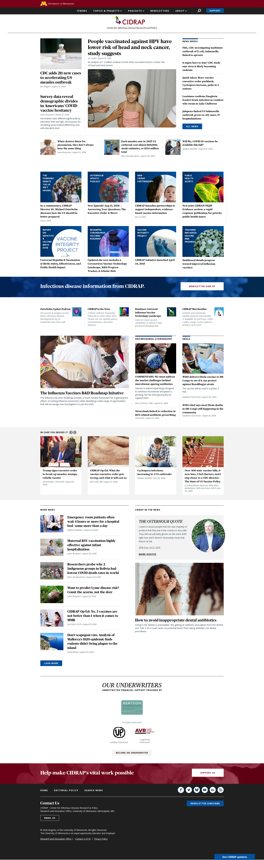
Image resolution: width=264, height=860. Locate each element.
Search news (93, 790)
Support (215, 10)
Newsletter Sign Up (202, 286)
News (83, 10)
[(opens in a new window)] (57, 4)
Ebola (186, 338)
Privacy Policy (101, 838)
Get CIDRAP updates (234, 857)
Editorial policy (66, 790)
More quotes (147, 554)
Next (74, 432)
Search (199, 10)
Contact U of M (82, 838)
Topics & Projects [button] (106, 10)
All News (192, 126)
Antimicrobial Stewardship (153, 338)
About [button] (180, 10)
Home (44, 790)
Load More (51, 663)
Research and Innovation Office (56, 838)
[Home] (129, 20)
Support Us (207, 772)
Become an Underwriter (132, 752)
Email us (49, 817)
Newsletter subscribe (205, 803)
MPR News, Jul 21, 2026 (149, 547)
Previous (71, 432)
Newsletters (159, 10)
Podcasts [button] (135, 10)
